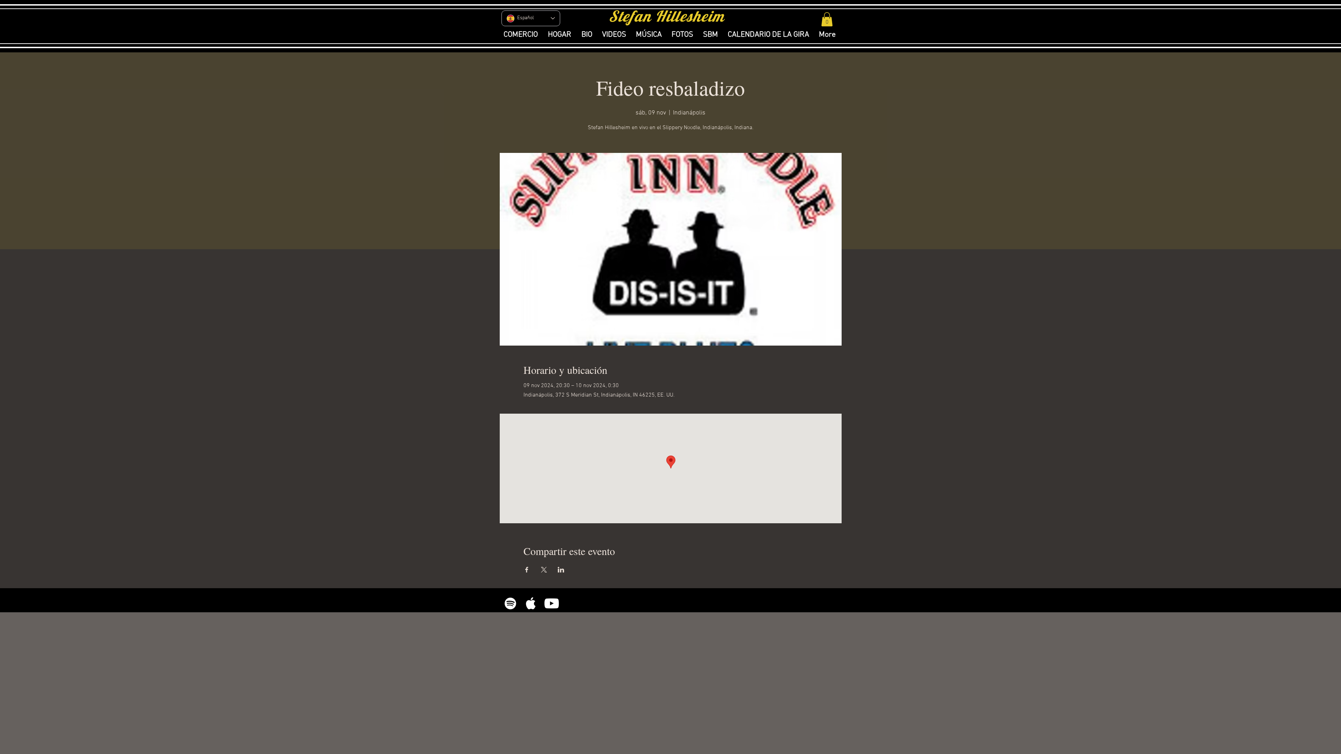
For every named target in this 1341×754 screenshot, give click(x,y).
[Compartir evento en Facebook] (526, 569)
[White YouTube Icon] (551, 603)
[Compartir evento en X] (544, 569)
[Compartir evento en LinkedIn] (561, 569)
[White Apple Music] (531, 603)
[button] (827, 19)
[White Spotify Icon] (510, 603)
